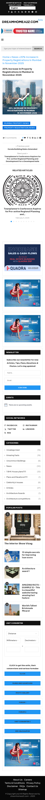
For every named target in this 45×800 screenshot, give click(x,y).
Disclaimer (12, 786)
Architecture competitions (23, 499)
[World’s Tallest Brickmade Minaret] (12, 610)
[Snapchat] (25, 12)
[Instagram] (15, 12)
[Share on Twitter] (30, 138)
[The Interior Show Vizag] (22, 527)
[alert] (22, 404)
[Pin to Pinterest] (32, 138)
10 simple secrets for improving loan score (31, 555)
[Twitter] (19, 12)
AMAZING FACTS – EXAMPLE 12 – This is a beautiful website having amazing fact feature (31, 591)
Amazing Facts (23, 455)
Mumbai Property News (16, 123)
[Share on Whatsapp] (37, 138)
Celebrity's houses (23, 482)
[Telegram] (32, 12)
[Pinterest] (29, 12)
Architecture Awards (23, 493)
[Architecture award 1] (12, 572)
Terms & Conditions (15, 783)
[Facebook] (8, 12)
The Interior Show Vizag (18, 543)
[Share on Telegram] (40, 138)
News (15, 57)
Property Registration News (19, 128)
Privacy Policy (33, 783)
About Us (17, 779)
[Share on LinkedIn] (35, 138)
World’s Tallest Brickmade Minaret (29, 608)
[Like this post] (25, 138)
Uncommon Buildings (23, 461)
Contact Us (32, 786)
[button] (4, 199)
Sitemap (22, 789)
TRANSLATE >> (28, 5)
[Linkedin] (22, 12)
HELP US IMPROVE (30, 3)
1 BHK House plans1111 (23, 472)
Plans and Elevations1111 (23, 477)
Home (6, 57)
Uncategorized (23, 450)
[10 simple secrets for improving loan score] (12, 556)
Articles (23, 488)
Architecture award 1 (28, 569)
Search (38, 49)
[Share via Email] (22, 140)
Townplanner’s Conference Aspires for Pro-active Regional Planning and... (22, 211)
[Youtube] (11, 12)
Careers (28, 779)
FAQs (22, 786)
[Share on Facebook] (27, 138)
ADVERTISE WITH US (13, 3)
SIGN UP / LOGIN (15, 5)
